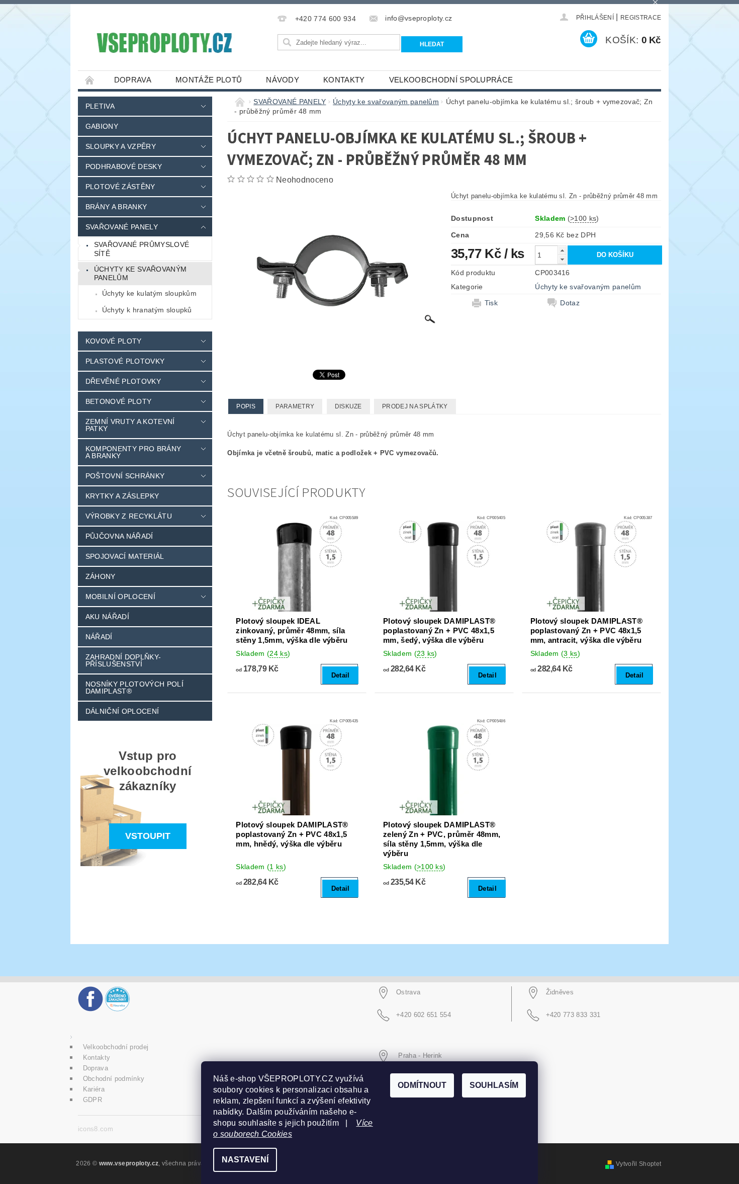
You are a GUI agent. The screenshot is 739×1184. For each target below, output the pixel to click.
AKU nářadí (107, 617)
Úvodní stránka (90, 80)
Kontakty (344, 79)
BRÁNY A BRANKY (116, 207)
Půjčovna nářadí (119, 536)
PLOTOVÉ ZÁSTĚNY (120, 187)
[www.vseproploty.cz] (163, 42)
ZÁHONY (100, 576)
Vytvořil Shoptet (638, 1163)
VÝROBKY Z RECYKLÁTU (128, 516)
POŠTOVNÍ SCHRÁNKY (124, 476)
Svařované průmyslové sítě (141, 249)
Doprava (132, 79)
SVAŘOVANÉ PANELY (121, 227)
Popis (245, 406)
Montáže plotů (208, 79)
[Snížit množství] (562, 259)
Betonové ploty (118, 401)
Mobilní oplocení (120, 597)
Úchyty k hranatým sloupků (147, 310)
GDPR (92, 1100)
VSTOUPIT (147, 836)
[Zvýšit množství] (562, 250)
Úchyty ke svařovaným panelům (140, 273)
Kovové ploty (113, 341)
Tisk (491, 303)
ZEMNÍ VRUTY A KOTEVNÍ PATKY (130, 425)
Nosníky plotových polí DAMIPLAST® (134, 687)
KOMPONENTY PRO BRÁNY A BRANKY (133, 452)
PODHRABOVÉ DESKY (123, 166)
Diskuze (348, 406)
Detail (340, 675)
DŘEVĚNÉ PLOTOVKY (123, 381)
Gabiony (101, 126)
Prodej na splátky (414, 406)
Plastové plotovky (124, 361)
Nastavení (245, 1159)
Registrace (640, 17)
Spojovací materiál (124, 556)
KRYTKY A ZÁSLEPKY (122, 496)
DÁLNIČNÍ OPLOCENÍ (122, 711)
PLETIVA (100, 106)
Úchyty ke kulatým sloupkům (149, 293)
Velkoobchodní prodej (115, 1047)
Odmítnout (422, 1085)
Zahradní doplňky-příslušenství (123, 660)
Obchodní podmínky (113, 1078)
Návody (282, 79)
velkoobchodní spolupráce (451, 79)
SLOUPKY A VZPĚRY (120, 146)
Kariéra (94, 1089)
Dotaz (570, 303)
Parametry (294, 406)
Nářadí (99, 637)
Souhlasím (494, 1085)
